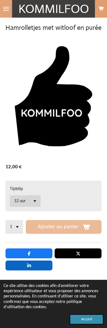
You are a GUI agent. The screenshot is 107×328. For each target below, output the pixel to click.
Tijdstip (16, 189)
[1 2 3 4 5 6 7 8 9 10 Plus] (14, 227)
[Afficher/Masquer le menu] (6, 9)
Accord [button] (86, 319)
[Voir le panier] (101, 9)
